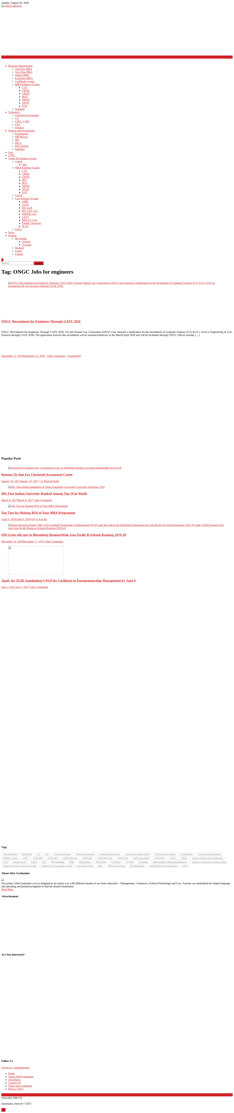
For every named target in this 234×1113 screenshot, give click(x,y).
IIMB (71, 862)
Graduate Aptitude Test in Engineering (207, 858)
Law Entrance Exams (26, 198)
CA (38, 854)
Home (11, 1073)
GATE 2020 (87, 858)
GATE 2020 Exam (104, 858)
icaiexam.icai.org (19, 862)
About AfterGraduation (20, 1076)
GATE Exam (122, 858)
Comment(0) (74, 355)
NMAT (26, 99)
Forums (12, 235)
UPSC (11, 155)
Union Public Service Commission (163, 866)
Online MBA (22, 75)
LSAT (25, 217)
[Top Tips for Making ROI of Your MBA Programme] (117, 506)
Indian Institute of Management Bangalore (170, 862)
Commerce (14, 112)
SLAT (25, 226)
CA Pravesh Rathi (49, 481)
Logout (19, 254)
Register (19, 247)
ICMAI (34, 862)
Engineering (21, 133)
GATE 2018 (38, 858)
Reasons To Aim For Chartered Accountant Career (37, 474)
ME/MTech (21, 136)
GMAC (173, 858)
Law (10, 152)
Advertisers (14, 1079)
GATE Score (159, 858)
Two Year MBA (24, 72)
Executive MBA (24, 78)
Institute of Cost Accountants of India (56, 866)
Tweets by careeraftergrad (15, 1067)
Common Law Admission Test (137, 854)
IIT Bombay (116, 862)
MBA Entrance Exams (27, 84)
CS (17, 118)
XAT (24, 106)
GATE (18, 195)
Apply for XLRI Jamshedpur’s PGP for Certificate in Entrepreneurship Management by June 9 (68, 580)
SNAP (25, 102)
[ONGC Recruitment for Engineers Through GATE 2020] (117, 285)
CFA (17, 124)
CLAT (25, 204)
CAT (24, 87)
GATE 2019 (53, 858)
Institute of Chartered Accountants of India (209, 862)
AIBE (25, 201)
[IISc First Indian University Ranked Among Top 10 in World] (117, 487)
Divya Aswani (39, 519)
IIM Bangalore (85, 862)
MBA (100, 866)
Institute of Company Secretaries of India (19, 866)
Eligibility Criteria (10, 858)
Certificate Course (25, 81)
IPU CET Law (30, 210)
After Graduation (56, 355)
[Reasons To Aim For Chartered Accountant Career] (117, 467)
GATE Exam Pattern (141, 858)
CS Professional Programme (209, 854)
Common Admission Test (109, 854)
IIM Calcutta (101, 862)
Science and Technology (21, 130)
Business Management (20, 65)
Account (26, 244)
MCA (18, 143)
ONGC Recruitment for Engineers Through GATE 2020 (41, 321)
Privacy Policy (16, 1088)
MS (17, 139)
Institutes (20, 109)
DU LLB (27, 207)
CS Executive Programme (165, 854)
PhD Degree (22, 146)
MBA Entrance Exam (116, 866)
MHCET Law (29, 220)
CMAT (26, 90)
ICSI (44, 862)
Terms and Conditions (20, 1085)
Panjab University (31, 223)
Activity (26, 241)
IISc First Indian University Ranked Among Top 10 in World (44, 493)
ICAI (5, 862)
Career (18, 161)
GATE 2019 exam (70, 858)
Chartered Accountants (85, 854)
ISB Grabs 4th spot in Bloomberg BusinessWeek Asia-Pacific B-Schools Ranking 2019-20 (63, 535)
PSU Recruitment (137, 866)
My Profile (21, 238)
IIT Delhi (130, 862)
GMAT (26, 93)
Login (18, 250)
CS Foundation (186, 854)
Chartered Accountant (27, 115)
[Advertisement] (104, 32)
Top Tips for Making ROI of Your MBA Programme (38, 513)
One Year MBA (23, 69)
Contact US (14, 1082)
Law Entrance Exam (85, 866)
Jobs (24, 164)
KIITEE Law (29, 213)
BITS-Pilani (27, 854)
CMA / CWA (22, 121)
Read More (7, 889)
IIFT (24, 180)
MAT (25, 96)
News (11, 232)
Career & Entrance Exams (22, 158)
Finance (19, 127)
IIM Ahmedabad (57, 862)
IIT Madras (143, 862)
